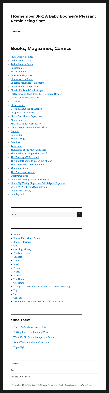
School (17, 275)
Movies (17, 260)
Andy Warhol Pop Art (22, 56)
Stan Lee (15, 142)
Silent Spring (18, 138)
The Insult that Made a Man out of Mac (31, 161)
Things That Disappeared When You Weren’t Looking (41, 286)
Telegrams (16, 146)
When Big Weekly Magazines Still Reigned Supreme (38, 183)
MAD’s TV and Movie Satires (26, 123)
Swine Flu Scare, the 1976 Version (31, 342)
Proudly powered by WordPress (78, 385)
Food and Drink (21, 253)
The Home (18, 279)
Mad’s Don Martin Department (27, 116)
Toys (15, 290)
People (16, 268)
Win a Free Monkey (21, 190)
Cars (15, 245)
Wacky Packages (19, 175)
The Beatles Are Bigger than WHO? (29, 153)
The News (18, 283)
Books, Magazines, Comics (27, 238)
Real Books (16, 135)
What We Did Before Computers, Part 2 (33, 337)
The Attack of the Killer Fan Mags (28, 149)
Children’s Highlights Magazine (27, 82)
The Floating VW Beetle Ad (25, 157)
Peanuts (15, 131)
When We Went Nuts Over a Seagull (29, 187)
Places (16, 271)
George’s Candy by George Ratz (29, 327)
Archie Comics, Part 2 (22, 64)
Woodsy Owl (17, 194)
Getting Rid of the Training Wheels (31, 332)
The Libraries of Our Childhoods (27, 164)
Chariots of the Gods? (22, 79)
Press (13, 370)
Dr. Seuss (15, 101)
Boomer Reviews (22, 242)
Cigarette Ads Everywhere (24, 86)
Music (16, 264)
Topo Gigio (19, 347)
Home (16, 234)
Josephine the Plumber (23, 112)
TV (14, 294)
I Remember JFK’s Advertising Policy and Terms (38, 301)
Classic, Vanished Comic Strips (27, 90)
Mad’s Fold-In (18, 120)
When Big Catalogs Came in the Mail (30, 179)
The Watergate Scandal (23, 172)
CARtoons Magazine (21, 75)
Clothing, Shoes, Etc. (24, 249)
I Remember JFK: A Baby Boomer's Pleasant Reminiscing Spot (37, 385)
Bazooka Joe (17, 68)
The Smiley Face (19, 168)
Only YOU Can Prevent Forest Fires (29, 127)
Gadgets (17, 256)
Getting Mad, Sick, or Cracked (26, 108)
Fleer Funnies (18, 105)
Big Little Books (19, 71)
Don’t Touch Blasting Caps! (25, 97)
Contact (17, 297)
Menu (16, 31)
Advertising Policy (20, 376)
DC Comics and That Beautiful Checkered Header (36, 94)
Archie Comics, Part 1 (22, 60)
